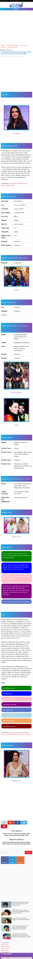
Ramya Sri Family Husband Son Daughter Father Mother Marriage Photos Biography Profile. (16, 834)
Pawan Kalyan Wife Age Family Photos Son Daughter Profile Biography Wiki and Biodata (20, 927)
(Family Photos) (7, 330)
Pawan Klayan (12, 183)
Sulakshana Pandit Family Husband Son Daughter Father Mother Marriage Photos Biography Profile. (16, 843)
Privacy (11, 1)
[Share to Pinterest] (4, 826)
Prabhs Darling (22, 183)
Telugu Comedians (5, 946)
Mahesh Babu (5, 185)
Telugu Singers (4, 950)
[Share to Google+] (11, 823)
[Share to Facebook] (17, 823)
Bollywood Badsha (23, 732)
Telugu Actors (4, 943)
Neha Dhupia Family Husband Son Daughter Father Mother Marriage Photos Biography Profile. (16, 53)
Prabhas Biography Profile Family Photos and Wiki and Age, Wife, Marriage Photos (20, 904)
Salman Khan (12, 732)
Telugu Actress (4, 944)
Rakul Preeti (14, 734)
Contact (6, 1)
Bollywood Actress (5, 958)
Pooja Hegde (5, 734)
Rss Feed (20, 862)
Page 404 (16, 1)
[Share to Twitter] (24, 823)
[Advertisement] (16, 27)
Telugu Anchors (5, 948)
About (2, 1)
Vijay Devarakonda (24, 734)
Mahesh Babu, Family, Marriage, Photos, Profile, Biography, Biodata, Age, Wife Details (21, 911)
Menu (17, 9)
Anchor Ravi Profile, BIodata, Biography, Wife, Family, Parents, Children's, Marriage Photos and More (21, 935)
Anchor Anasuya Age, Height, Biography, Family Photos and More (21, 918)
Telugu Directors (5, 952)
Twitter (12, 862)
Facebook (5, 862)
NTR (12, 185)
